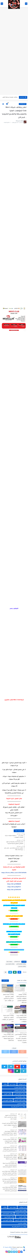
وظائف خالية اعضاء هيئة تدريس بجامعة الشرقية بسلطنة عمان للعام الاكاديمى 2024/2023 (9, 1189)
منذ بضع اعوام (19, 833)
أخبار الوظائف (22, 103)
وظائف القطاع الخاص (21, 964)
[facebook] (23, 1067)
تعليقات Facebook (14, 1052)
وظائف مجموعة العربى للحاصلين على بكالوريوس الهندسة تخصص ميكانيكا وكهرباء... (20, 1038)
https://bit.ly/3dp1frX (14, 887)
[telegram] (11, 1067)
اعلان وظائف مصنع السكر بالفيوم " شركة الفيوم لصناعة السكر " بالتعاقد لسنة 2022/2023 (9, 1133)
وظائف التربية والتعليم (20, 1090)
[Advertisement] (14, 23)
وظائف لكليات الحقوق (19, 1100)
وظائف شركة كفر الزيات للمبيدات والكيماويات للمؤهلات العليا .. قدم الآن (9, 1125)
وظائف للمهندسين (10, 964)
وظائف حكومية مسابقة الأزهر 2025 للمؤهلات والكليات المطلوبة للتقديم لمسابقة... (9, 97)
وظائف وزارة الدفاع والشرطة (18, 1106)
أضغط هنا (14, 926)
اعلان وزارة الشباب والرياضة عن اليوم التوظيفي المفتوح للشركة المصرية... (14, 842)
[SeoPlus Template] (24, 1247)
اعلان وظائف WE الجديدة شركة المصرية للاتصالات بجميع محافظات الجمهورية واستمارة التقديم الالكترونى (10, 1165)
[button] (19, 972)
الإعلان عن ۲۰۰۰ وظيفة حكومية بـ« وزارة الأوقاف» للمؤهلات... (14, 836)
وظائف (5, 1084)
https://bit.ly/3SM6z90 (14, 884)
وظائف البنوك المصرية (19, 1087)
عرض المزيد (5, 980)
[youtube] (17, 1067)
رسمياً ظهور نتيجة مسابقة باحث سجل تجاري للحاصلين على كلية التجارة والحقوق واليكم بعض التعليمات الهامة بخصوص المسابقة (9, 1181)
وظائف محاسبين (22, 966)
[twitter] (4, 1067)
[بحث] (2, 3)
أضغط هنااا (14, 910)
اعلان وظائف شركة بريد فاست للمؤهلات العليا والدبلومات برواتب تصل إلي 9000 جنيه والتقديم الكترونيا (10, 1141)
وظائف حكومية (7, 1093)
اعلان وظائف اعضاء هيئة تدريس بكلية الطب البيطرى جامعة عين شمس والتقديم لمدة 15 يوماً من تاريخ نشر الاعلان (9, 1173)
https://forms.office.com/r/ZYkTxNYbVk (13, 873)
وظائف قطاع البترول (20, 1097)
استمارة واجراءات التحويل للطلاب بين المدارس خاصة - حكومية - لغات (10, 1117)
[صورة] (22, 1116)
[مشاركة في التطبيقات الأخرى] (5, 972)
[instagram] (11, 1071)
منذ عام (23, 992)
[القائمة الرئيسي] (26, 3)
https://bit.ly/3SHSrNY (14, 889)
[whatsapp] (17, 1071)
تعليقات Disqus (5, 1052)
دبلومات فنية (9, 961)
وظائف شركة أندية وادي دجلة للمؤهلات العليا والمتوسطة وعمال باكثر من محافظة (10, 1157)
